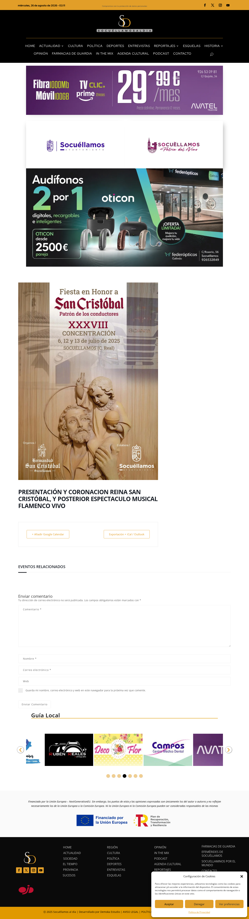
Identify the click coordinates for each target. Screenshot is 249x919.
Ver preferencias (229, 904)
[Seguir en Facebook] (205, 5)
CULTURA (75, 46)
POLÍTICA (95, 46)
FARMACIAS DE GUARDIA (72, 54)
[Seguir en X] (213, 5)
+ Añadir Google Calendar (48, 534)
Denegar (199, 904)
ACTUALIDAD (49, 46)
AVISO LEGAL (130, 912)
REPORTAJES (164, 46)
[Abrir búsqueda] (205, 54)
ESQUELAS (192, 46)
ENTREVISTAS (139, 46)
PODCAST (161, 54)
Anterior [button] (20, 749)
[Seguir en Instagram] (220, 5)
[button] (242, 876)
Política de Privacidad (199, 912)
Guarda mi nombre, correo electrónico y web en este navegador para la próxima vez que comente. (86, 690)
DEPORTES (115, 46)
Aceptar (169, 904)
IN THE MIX (104, 54)
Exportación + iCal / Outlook (126, 534)
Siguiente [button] (228, 749)
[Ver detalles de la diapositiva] (50, 750)
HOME (30, 46)
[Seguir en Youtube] (228, 5)
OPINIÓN (41, 54)
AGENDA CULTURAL (133, 54)
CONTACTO (182, 54)
